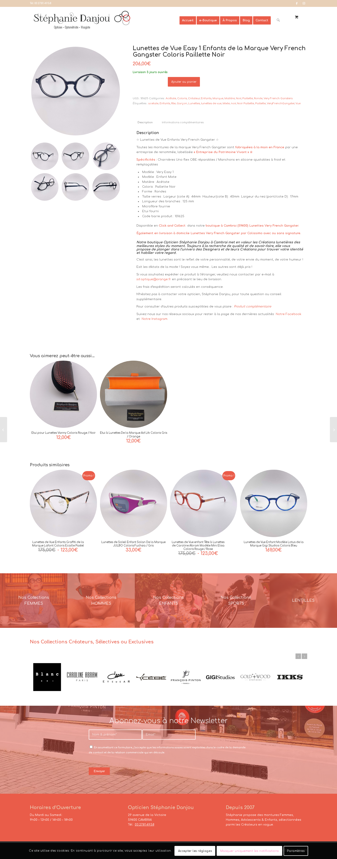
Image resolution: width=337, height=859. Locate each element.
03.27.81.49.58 (42, 3)
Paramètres (295, 851)
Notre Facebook (288, 314)
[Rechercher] (278, 20)
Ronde (258, 98)
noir (233, 103)
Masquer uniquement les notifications (249, 851)
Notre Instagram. (154, 319)
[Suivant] (304, 656)
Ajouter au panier (183, 81)
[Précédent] (298, 656)
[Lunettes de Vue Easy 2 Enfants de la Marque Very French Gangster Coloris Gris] (3, 429)
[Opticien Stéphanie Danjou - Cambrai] (105, 20)
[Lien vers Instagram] (303, 3)
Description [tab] (145, 122)
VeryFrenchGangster (280, 103)
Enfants (206, 98)
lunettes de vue (211, 103)
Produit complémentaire (252, 306)
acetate (153, 103)
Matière (229, 98)
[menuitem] (188, 20)
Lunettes (194, 103)
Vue (298, 103)
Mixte (226, 103)
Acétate (171, 98)
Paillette (247, 98)
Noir (238, 98)
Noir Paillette (245, 103)
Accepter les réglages (195, 851)
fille (173, 103)
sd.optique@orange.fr (153, 279)
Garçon (182, 103)
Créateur (194, 98)
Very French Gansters (278, 98)
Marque (218, 98)
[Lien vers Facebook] (296, 3)
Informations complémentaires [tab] (183, 122)
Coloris (182, 98)
